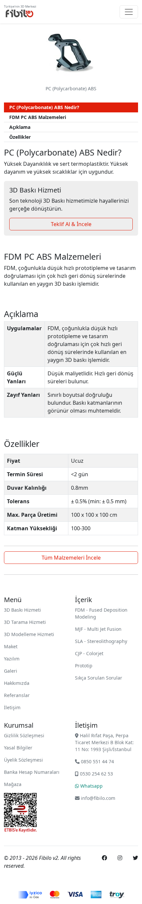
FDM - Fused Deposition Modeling (101, 613)
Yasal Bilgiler (18, 747)
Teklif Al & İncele (71, 224)
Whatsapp (91, 786)
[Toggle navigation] (129, 11)
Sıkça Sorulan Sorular (98, 678)
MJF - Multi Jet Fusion (98, 629)
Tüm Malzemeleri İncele (71, 557)
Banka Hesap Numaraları (31, 772)
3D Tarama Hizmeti (25, 622)
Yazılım (11, 659)
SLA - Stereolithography (101, 641)
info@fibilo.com (98, 798)
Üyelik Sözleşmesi (23, 760)
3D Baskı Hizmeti (22, 610)
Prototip (83, 665)
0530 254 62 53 (96, 774)
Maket (11, 646)
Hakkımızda (16, 683)
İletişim (12, 707)
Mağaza (12, 784)
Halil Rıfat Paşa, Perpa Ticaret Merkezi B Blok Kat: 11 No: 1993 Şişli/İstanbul (104, 742)
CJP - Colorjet (89, 653)
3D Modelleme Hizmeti (29, 634)
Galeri (10, 671)
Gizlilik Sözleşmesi (24, 735)
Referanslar (17, 695)
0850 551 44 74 (97, 761)
